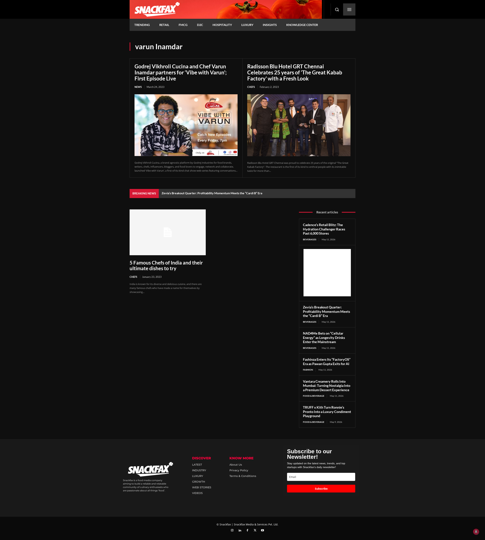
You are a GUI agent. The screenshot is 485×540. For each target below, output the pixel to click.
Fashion (308, 369)
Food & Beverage (313, 395)
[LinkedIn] (240, 530)
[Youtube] (262, 530)
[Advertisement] (327, 272)
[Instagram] (232, 530)
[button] (337, 9)
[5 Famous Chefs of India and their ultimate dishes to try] (168, 232)
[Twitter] (255, 530)
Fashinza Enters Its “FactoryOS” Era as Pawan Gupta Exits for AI (326, 361)
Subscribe (321, 488)
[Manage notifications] (476, 532)
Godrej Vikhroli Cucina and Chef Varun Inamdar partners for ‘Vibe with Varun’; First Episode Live (181, 72)
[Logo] (226, 9)
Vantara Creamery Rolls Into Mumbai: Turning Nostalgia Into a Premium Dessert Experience (326, 385)
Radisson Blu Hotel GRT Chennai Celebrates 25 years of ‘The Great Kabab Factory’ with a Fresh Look (294, 72)
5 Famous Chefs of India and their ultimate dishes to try (166, 265)
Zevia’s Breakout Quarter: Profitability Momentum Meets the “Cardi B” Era (212, 193)
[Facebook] (247, 530)
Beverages (309, 239)
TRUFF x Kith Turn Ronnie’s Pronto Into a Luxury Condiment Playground (327, 411)
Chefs (251, 86)
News (138, 86)
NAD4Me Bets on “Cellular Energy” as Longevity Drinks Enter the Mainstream (324, 337)
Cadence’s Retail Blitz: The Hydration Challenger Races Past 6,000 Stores (324, 229)
